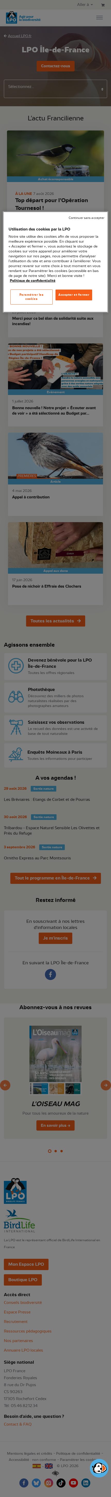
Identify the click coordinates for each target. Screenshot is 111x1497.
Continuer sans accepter (86, 218)
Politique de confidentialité (33, 280)
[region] (55, 261)
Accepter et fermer (73, 295)
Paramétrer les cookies (31, 297)
